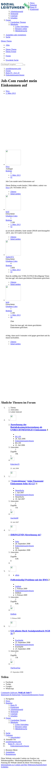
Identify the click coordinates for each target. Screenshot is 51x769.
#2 (11, 227)
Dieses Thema (6, 41)
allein (17, 575)
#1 (11, 177)
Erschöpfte (19, 640)
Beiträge (9, 171)
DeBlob (18, 586)
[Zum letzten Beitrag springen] (12, 460)
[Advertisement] (25, 122)
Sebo (17, 542)
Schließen (4, 767)
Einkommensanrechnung (24, 441)
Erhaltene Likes (11, 216)
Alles (8, 45)
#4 (11, 317)
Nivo (7, 91)
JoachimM (14, 518)
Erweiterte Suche (12, 60)
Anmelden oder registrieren (16, 35)
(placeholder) (15, 737)
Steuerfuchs (19, 490)
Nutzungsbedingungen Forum (32, 695)
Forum (8, 56)
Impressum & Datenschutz (11, 695)
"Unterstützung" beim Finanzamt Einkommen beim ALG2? (26, 482)
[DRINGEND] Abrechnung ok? (25, 534)
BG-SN (18, 437)
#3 (11, 272)
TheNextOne (15, 668)
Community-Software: (16, 693)
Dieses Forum (11, 52)
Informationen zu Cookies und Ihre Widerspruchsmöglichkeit (24, 765)
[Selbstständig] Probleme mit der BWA (29, 580)
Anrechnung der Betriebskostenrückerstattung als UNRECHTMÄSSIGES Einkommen (28, 427)
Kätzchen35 (14, 464)
